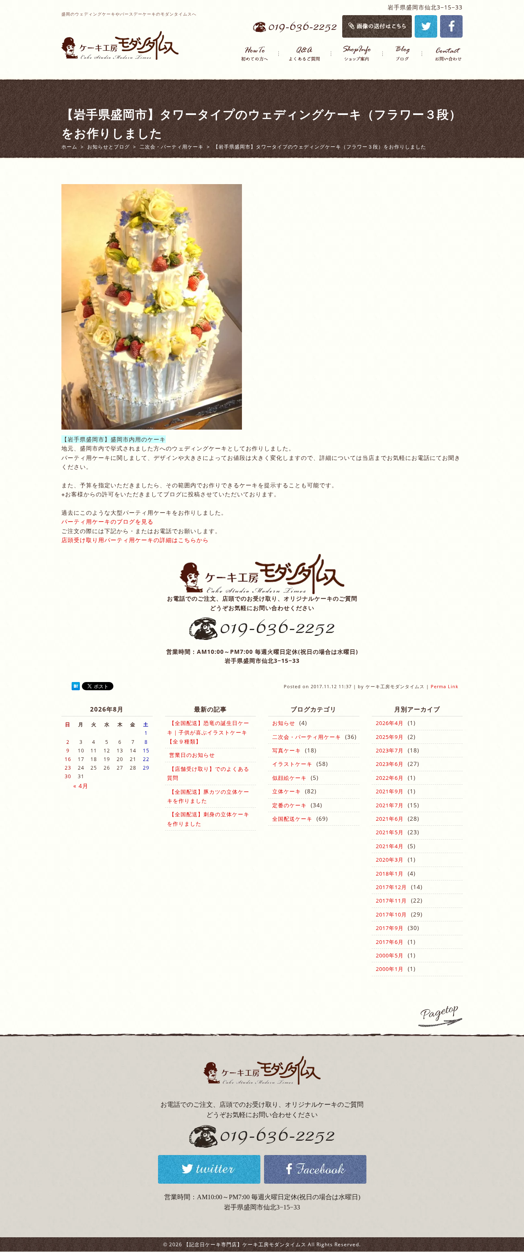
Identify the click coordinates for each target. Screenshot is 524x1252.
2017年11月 (391, 900)
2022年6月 (390, 777)
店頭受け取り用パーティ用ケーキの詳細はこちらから (135, 540)
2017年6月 (390, 942)
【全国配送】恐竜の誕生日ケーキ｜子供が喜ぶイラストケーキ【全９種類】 (208, 732)
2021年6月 (390, 818)
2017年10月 (391, 914)
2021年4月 (390, 846)
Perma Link (444, 686)
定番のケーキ (289, 805)
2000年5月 (390, 955)
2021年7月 (390, 805)
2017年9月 (390, 928)
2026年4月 (390, 723)
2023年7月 (390, 750)
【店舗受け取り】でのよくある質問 (208, 773)
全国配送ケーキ (292, 818)
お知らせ (283, 723)
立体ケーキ (286, 791)
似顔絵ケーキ (289, 777)
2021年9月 (390, 791)
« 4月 (80, 786)
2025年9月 (390, 737)
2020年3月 (390, 859)
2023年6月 (390, 764)
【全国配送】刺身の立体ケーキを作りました (208, 819)
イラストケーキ (292, 764)
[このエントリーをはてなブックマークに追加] (76, 686)
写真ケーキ (286, 750)
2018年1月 (390, 873)
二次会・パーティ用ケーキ (306, 737)
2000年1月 (390, 969)
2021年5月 (390, 832)
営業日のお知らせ (192, 755)
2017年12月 (391, 887)
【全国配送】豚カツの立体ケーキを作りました (208, 796)
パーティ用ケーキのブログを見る (107, 521)
